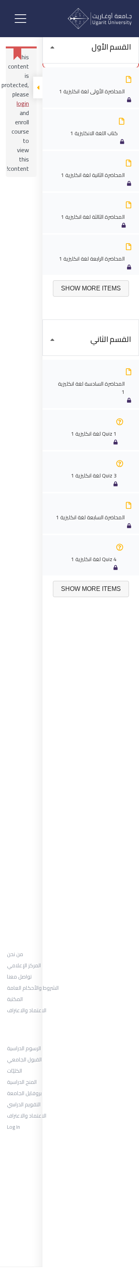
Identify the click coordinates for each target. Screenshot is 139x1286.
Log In (13, 1127)
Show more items (91, 288)
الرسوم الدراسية (24, 1048)
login (23, 103)
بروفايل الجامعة (24, 1093)
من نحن (15, 954)
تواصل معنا (19, 977)
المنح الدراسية (22, 1082)
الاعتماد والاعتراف (26, 1010)
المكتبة (15, 999)
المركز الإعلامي (24, 965)
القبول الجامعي (24, 1059)
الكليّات (14, 1071)
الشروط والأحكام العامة (33, 988)
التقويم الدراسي (24, 1104)
